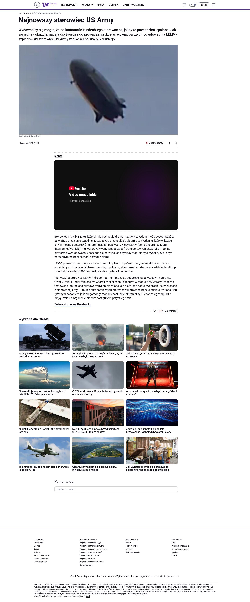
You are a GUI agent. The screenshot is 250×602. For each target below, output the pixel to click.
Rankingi (129, 549)
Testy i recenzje (131, 546)
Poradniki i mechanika (180, 546)
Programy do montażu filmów (91, 552)
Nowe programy (86, 565)
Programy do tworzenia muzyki (92, 546)
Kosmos (86, 5)
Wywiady (175, 552)
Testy (174, 543)
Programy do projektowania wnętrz (93, 549)
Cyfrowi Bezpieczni (41, 559)
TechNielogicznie (40, 562)
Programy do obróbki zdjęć (90, 543)
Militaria (113, 5)
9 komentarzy (156, 143)
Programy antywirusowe (89, 555)
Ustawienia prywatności (166, 576)
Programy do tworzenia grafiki (91, 562)
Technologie (68, 5)
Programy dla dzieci (87, 559)
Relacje (174, 555)
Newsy (128, 543)
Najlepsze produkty (133, 552)
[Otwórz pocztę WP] (184, 4)
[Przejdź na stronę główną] (37, 7)
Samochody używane (180, 549)
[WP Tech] (51, 4)
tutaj (88, 596)
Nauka (100, 5)
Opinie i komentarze (133, 5)
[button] (192, 5)
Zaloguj (204, 5)
